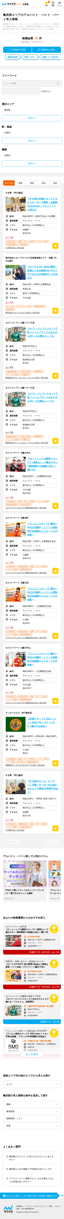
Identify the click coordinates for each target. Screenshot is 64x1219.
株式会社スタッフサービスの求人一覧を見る (23, 312)
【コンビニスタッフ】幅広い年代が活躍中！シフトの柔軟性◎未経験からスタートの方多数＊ (42, 529)
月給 (55, 183)
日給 (43, 183)
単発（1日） (30, 57)
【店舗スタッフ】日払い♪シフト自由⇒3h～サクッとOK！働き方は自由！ (41, 722)
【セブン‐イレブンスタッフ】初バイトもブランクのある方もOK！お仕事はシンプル (42, 332)
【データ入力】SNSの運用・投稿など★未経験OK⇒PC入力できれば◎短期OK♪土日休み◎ (42, 272)
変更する (32, 118)
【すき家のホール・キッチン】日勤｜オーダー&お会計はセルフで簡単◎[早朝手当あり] (42, 787)
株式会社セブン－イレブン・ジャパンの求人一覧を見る (27, 378)
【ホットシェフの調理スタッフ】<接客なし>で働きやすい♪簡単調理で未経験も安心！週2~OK (42, 464)
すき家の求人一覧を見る (15, 248)
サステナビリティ (40, 1206)
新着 (20, 183)
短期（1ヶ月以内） (51, 57)
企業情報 (19, 1206)
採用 (50, 1206)
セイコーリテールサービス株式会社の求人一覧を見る (26, 508)
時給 (32, 183)
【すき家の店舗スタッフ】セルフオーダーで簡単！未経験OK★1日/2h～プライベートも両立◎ (42, 204)
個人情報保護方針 (28, 1209)
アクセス (28, 1206)
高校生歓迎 (12, 57)
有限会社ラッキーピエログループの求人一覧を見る (25, 765)
